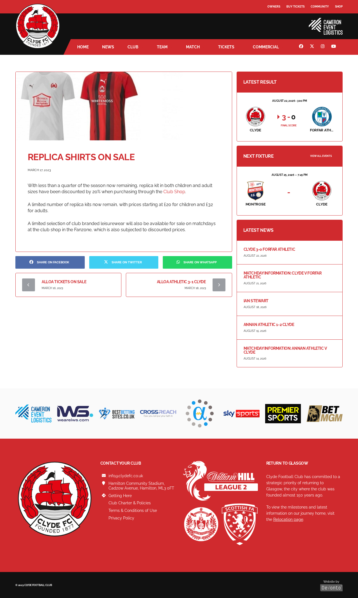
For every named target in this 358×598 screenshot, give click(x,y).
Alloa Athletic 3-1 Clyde (181, 282)
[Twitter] (312, 47)
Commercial (266, 47)
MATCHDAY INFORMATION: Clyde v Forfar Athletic (283, 275)
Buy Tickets (295, 6)
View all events (321, 156)
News (108, 47)
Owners (273, 6)
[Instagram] (323, 47)
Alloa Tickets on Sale (64, 282)
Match (193, 47)
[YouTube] (334, 47)
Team (162, 47)
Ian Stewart (256, 301)
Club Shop (174, 191)
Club (133, 47)
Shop (339, 6)
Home (83, 47)
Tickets (226, 47)
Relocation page (288, 519)
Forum (273, 18)
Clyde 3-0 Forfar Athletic (269, 249)
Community (320, 6)
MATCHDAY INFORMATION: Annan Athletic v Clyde (285, 350)
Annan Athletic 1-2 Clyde (269, 324)
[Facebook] (302, 47)
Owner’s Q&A (278, 22)
